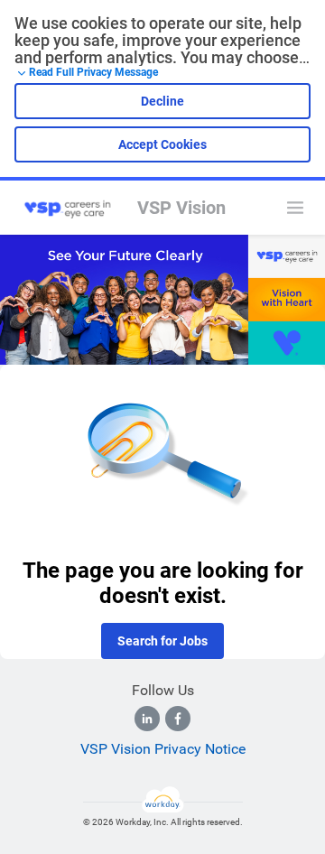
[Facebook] (177, 718)
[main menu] (295, 208)
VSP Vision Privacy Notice (163, 748)
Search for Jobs (162, 641)
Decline (162, 101)
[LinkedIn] (147, 718)
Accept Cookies (162, 144)
